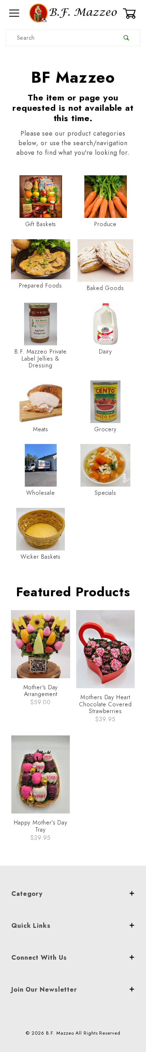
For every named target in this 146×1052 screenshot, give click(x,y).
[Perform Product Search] (126, 38)
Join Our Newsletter (44, 989)
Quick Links (31, 925)
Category (27, 893)
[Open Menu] (14, 13)
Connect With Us (39, 957)
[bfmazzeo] (73, 13)
